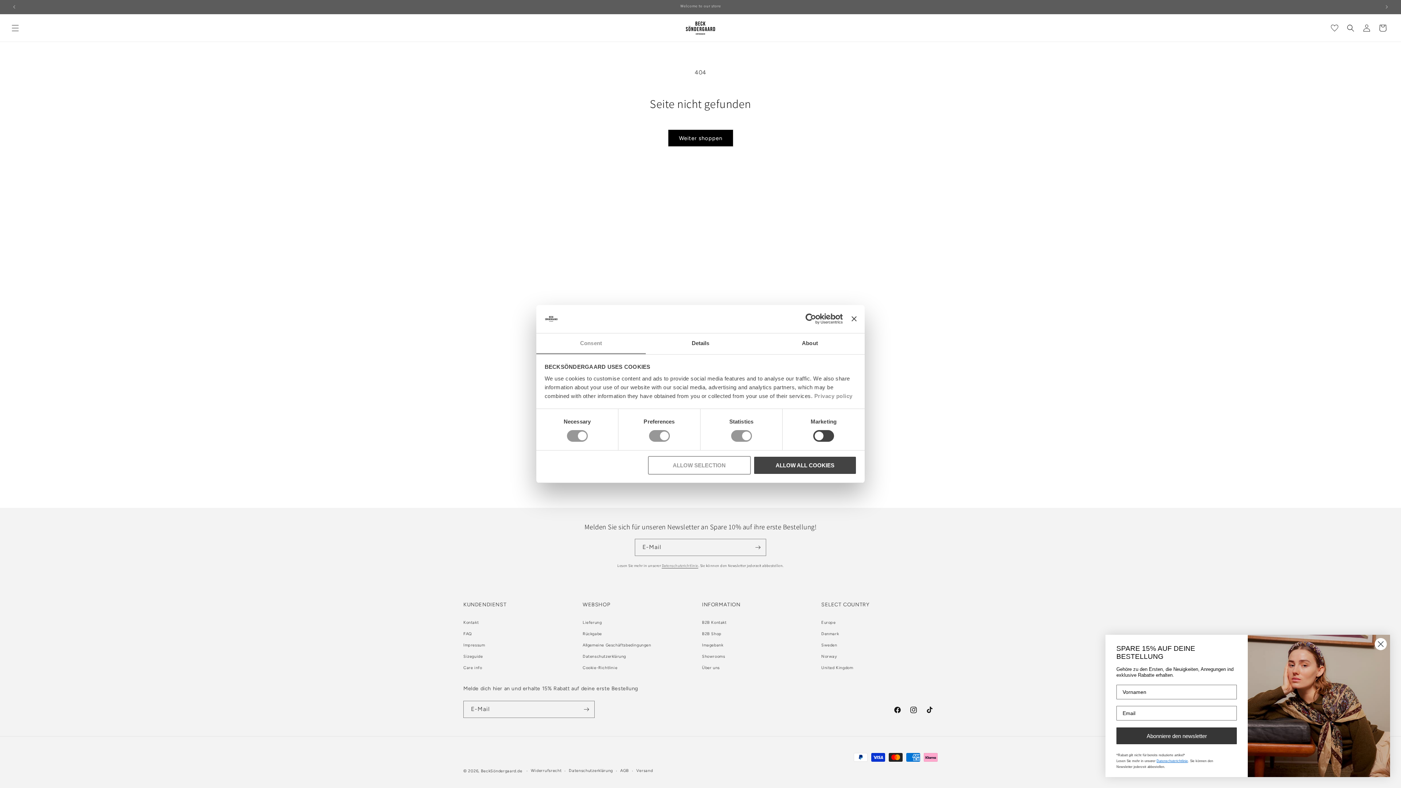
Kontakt (471, 622)
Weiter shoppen (700, 138)
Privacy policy (833, 396)
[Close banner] (854, 318)
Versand (644, 770)
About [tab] (810, 343)
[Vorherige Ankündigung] (14, 7)
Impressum (474, 645)
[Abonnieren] (758, 547)
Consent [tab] (591, 343)
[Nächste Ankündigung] (1387, 7)
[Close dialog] (1380, 644)
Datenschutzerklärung (604, 656)
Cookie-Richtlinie (600, 667)
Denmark (830, 633)
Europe (828, 622)
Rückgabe (592, 633)
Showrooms (713, 656)
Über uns (711, 667)
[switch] (659, 436)
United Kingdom (837, 667)
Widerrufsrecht (546, 770)
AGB (624, 770)
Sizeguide (473, 656)
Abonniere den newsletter (1177, 736)
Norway (829, 656)
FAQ (467, 633)
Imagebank (712, 645)
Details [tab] (701, 343)
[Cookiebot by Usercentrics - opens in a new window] (811, 318)
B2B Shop (712, 633)
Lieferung (592, 622)
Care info (472, 667)
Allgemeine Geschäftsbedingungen (617, 645)
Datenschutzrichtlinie (680, 565)
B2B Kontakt (714, 622)
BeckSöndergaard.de (502, 771)
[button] (15, 28)
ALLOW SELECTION (699, 465)
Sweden (829, 645)
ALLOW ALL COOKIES (805, 465)
